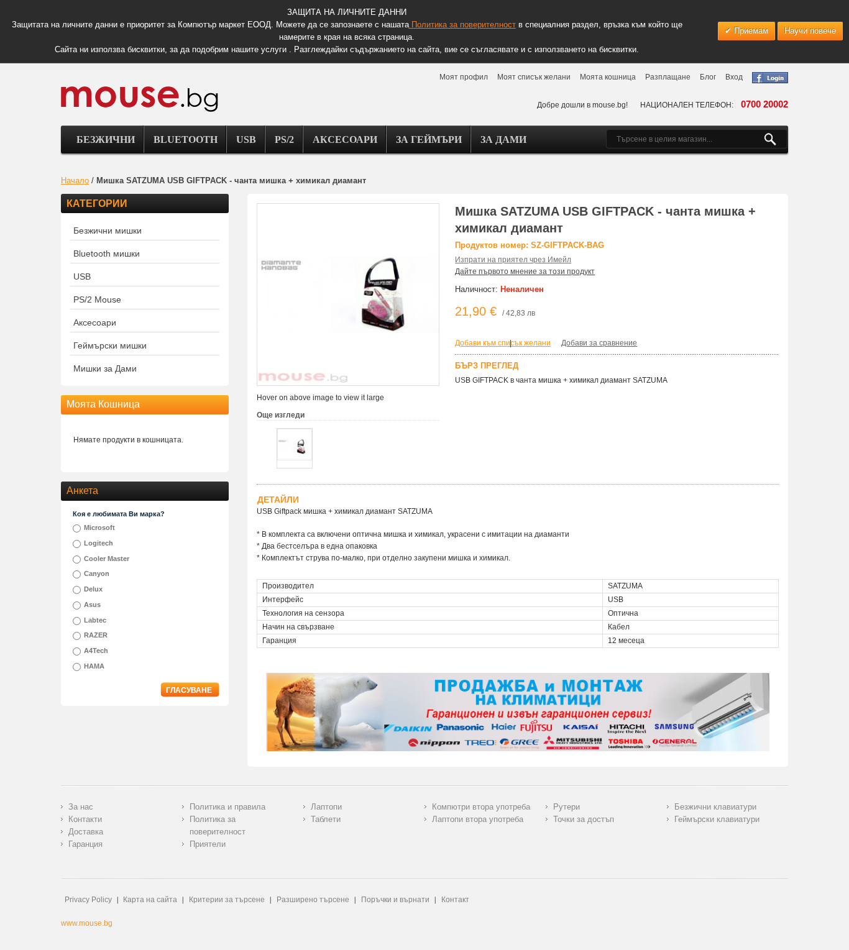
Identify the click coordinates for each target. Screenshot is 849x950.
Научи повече (810, 30)
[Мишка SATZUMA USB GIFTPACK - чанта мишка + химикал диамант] (294, 444)
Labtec (95, 620)
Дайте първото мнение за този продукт (525, 271)
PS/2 (284, 139)
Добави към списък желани (503, 343)
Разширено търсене (313, 899)
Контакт (455, 899)
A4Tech (96, 650)
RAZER (96, 635)
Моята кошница (608, 77)
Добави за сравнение (599, 343)
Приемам (750, 30)
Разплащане (668, 77)
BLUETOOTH (186, 139)
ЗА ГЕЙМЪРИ (429, 139)
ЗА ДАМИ (503, 139)
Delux (93, 589)
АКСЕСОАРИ (345, 139)
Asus (92, 604)
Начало (75, 180)
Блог (708, 77)
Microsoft (99, 527)
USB (246, 139)
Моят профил (463, 77)
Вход (734, 77)
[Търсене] (775, 139)
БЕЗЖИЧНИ (105, 139)
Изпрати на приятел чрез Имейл (513, 259)
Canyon (96, 573)
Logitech (98, 543)
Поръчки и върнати (395, 899)
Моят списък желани (534, 77)
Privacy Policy (88, 899)
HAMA (94, 666)
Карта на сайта (150, 899)
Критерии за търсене (227, 899)
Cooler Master (106, 558)
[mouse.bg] (139, 98)
